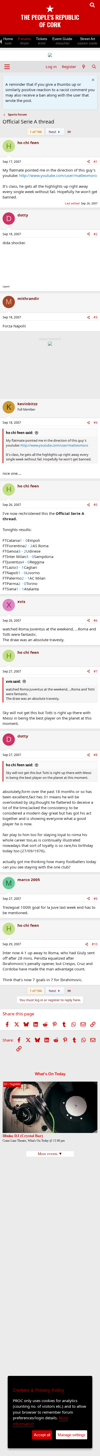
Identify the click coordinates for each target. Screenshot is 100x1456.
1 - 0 (24, 540)
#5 (95, 505)
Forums (24, 41)
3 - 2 (22, 551)
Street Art (87, 41)
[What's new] (84, 66)
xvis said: (13, 681)
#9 (95, 898)
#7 (95, 671)
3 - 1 (20, 567)
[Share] (88, 162)
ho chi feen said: (19, 432)
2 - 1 (25, 578)
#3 (95, 317)
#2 (95, 234)
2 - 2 (29, 545)
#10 (94, 944)
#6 (95, 620)
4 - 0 (26, 561)
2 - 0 (22, 583)
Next (53, 131)
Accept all (42, 1435)
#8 (95, 755)
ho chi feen (28, 142)
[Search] (94, 66)
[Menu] (7, 67)
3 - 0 (30, 556)
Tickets (41, 41)
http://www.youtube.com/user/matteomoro (58, 175)
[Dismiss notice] (92, 80)
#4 (95, 422)
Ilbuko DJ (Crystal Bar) (23, 1136)
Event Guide (62, 41)
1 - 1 (20, 588)
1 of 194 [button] (36, 131)
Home (8, 41)
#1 (95, 161)
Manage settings (71, 1435)
